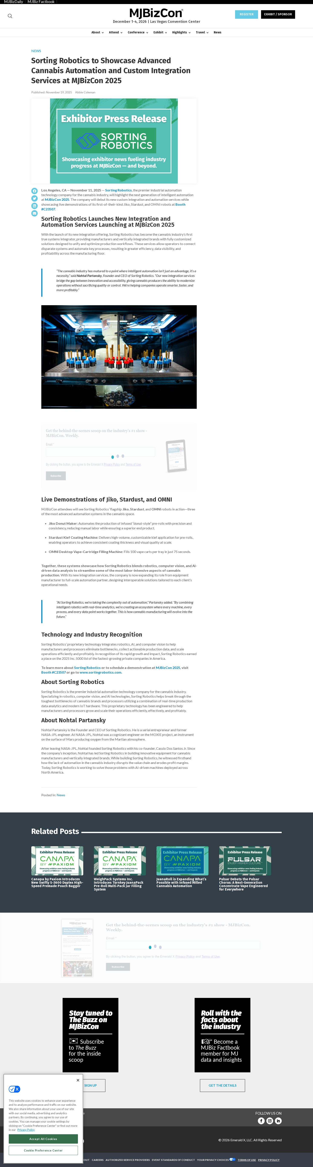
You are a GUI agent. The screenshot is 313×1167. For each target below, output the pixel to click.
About (96, 32)
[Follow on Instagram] (269, 1120)
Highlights (179, 32)
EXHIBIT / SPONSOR (278, 14)
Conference (136, 32)
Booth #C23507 (53, 672)
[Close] (78, 1080)
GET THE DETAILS (222, 1085)
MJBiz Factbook (41, 1)
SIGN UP (90, 1085)
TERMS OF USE (247, 1159)
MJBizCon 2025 (57, 199)
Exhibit (158, 32)
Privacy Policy (26, 1129)
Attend (114, 32)
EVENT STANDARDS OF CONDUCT (173, 1159)
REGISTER (247, 14)
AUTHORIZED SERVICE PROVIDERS (128, 1159)
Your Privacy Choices (213, 1159)
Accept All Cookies (43, 1139)
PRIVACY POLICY (269, 1159)
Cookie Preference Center (43, 1150)
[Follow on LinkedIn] (278, 1120)
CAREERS (97, 1159)
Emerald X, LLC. (241, 1140)
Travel (200, 32)
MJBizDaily (13, 1)
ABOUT (85, 1159)
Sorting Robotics (118, 190)
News (217, 32)
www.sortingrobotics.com (100, 672)
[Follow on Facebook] (261, 1120)
